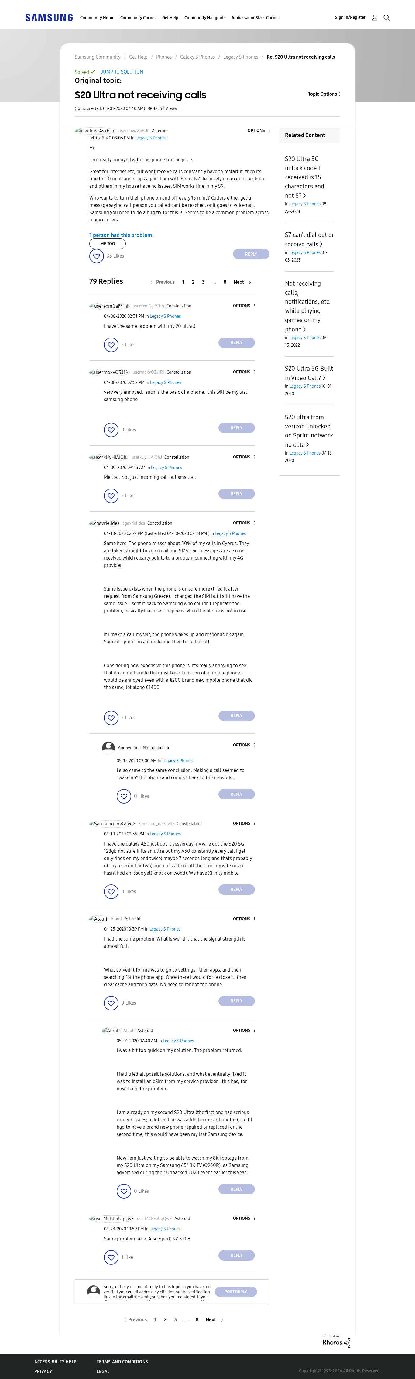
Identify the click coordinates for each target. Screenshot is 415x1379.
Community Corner (138, 17)
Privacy (43, 1371)
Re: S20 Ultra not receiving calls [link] (301, 57)
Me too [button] (107, 243)
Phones (164, 57)
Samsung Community (98, 57)
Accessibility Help (55, 1361)
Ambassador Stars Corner (255, 17)
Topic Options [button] (322, 94)
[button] (258, 131)
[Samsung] (49, 17)
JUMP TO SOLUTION (122, 72)
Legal (103, 1371)
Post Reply (236, 1291)
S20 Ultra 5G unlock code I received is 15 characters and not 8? (304, 177)
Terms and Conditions (122, 1361)
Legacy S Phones (240, 57)
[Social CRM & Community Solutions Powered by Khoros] (336, 1341)
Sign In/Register (350, 17)
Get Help (170, 17)
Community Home (97, 17)
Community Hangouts (204, 17)
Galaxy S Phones (197, 57)
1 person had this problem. (121, 235)
